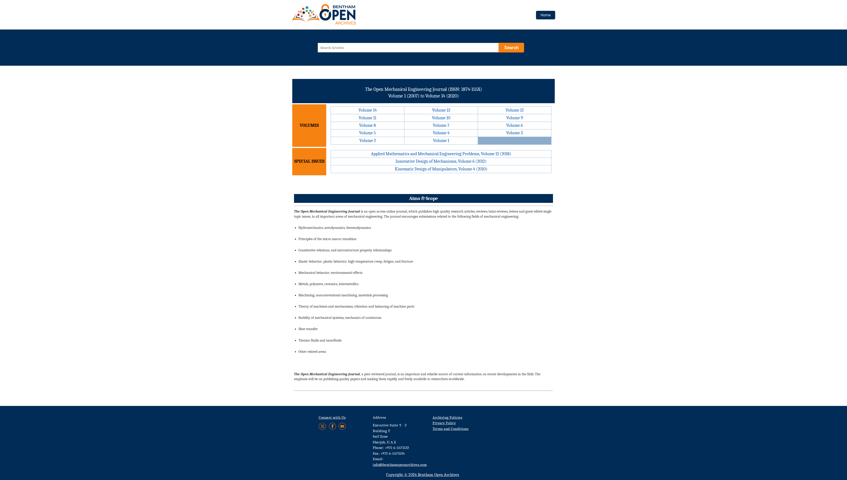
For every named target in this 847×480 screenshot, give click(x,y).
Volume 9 (514, 117)
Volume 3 (514, 132)
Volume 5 (367, 132)
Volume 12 (515, 110)
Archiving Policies (447, 417)
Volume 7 (441, 125)
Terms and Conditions (450, 429)
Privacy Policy (444, 423)
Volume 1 (441, 140)
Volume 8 (367, 125)
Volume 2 (367, 140)
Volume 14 (367, 110)
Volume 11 (367, 117)
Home (546, 15)
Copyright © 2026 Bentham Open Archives (422, 475)
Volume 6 (514, 125)
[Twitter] (322, 426)
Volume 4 (441, 132)
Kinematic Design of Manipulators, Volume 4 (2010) (441, 169)
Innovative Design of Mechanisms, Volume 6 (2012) (441, 161)
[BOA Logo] (336, 16)
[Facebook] (332, 426)
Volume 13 (441, 110)
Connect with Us (332, 417)
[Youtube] (342, 426)
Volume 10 (441, 117)
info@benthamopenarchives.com (400, 465)
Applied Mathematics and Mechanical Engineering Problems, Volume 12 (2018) (441, 153)
